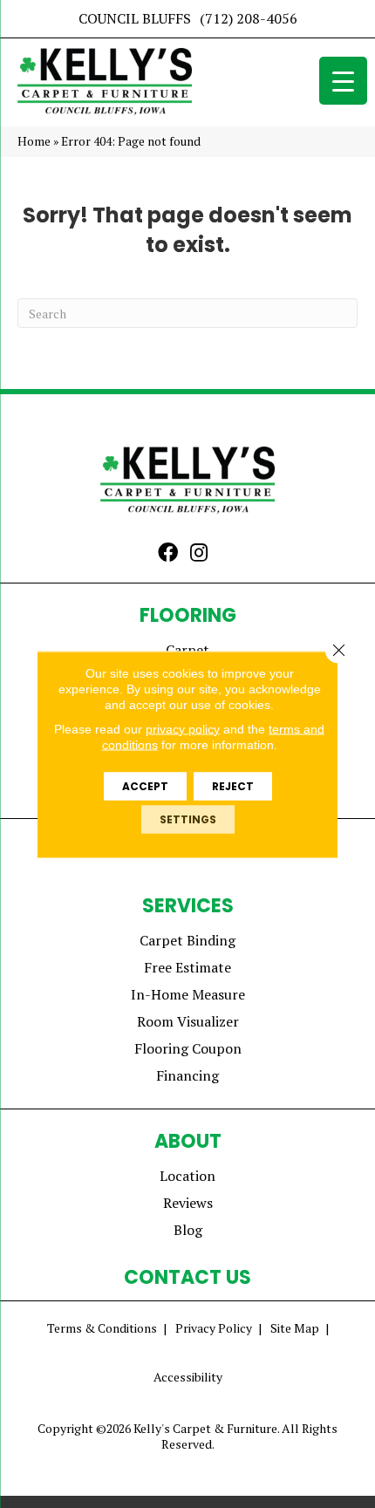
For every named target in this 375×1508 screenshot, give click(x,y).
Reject (233, 785)
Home (34, 141)
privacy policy (183, 728)
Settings (188, 818)
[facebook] (168, 553)
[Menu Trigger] (343, 81)
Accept (145, 785)
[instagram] (199, 553)
